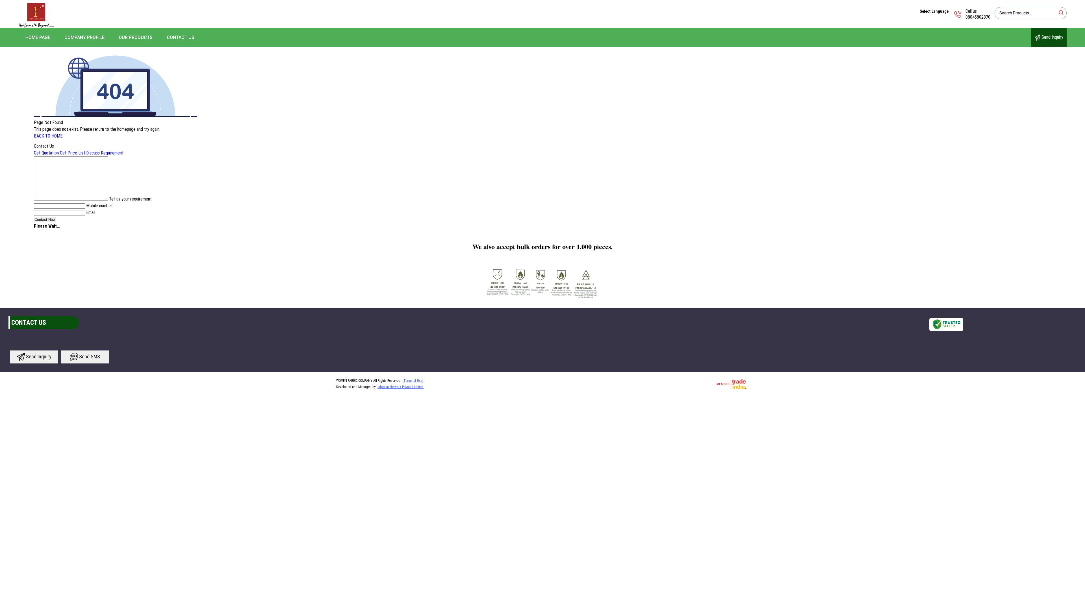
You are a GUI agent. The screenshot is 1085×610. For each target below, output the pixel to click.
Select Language (934, 11)
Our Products (136, 37)
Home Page (37, 37)
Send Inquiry (1051, 37)
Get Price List (72, 153)
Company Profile (84, 37)
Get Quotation (46, 153)
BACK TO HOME (48, 136)
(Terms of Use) (413, 381)
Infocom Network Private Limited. (400, 387)
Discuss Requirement (104, 153)
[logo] (36, 26)
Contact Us (180, 37)
